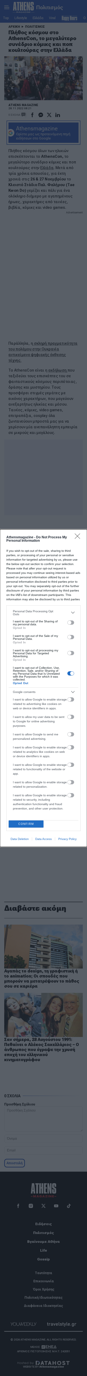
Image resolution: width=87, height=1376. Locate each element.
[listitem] (43, 613)
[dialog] (43, 688)
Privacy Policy (67, 839)
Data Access (43, 839)
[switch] (70, 622)
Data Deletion (20, 839)
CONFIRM (26, 823)
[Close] (79, 537)
